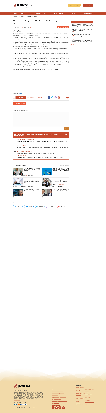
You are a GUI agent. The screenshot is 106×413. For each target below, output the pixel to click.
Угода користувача (56, 399)
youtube (63, 206)
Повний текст (17, 400)
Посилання (78, 403)
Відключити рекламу (63, 27)
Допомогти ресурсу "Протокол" (59, 401)
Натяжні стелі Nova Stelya (89, 402)
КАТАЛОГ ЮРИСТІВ (22, 156)
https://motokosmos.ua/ (80, 393)
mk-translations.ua (88, 395)
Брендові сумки (87, 400)
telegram (41, 206)
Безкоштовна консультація (25, 140)
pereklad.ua (87, 387)
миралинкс (78, 390)
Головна (15, 16)
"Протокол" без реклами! (58, 393)
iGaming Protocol (56, 405)
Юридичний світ (88, 13)
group (30, 206)
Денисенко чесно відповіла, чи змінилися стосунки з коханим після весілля (82, 38)
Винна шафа (87, 391)
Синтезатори (78, 395)
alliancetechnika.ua (79, 388)
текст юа (77, 401)
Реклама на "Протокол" (57, 391)
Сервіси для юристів (39, 13)
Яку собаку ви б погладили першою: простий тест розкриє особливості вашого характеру (82, 34)
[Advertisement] (40, 81)
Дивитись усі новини (64, 165)
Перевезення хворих (88, 392)
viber (52, 206)
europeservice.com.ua (80, 399)
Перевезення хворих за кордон (89, 404)
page (19, 206)
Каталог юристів (58, 13)
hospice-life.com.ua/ (88, 394)
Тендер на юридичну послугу (59, 397)
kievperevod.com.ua (79, 404)
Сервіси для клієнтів (18, 13)
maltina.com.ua (87, 397)
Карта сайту (55, 395)
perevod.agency (79, 396)
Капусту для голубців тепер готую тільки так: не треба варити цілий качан (82, 30)
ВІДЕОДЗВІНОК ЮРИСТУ (23, 145)
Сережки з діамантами (80, 387)
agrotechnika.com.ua (80, 398)
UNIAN (20, 93)
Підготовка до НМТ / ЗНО (89, 389)
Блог (73, 13)
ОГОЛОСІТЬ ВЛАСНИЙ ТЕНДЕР (25, 151)
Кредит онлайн (55, 403)
